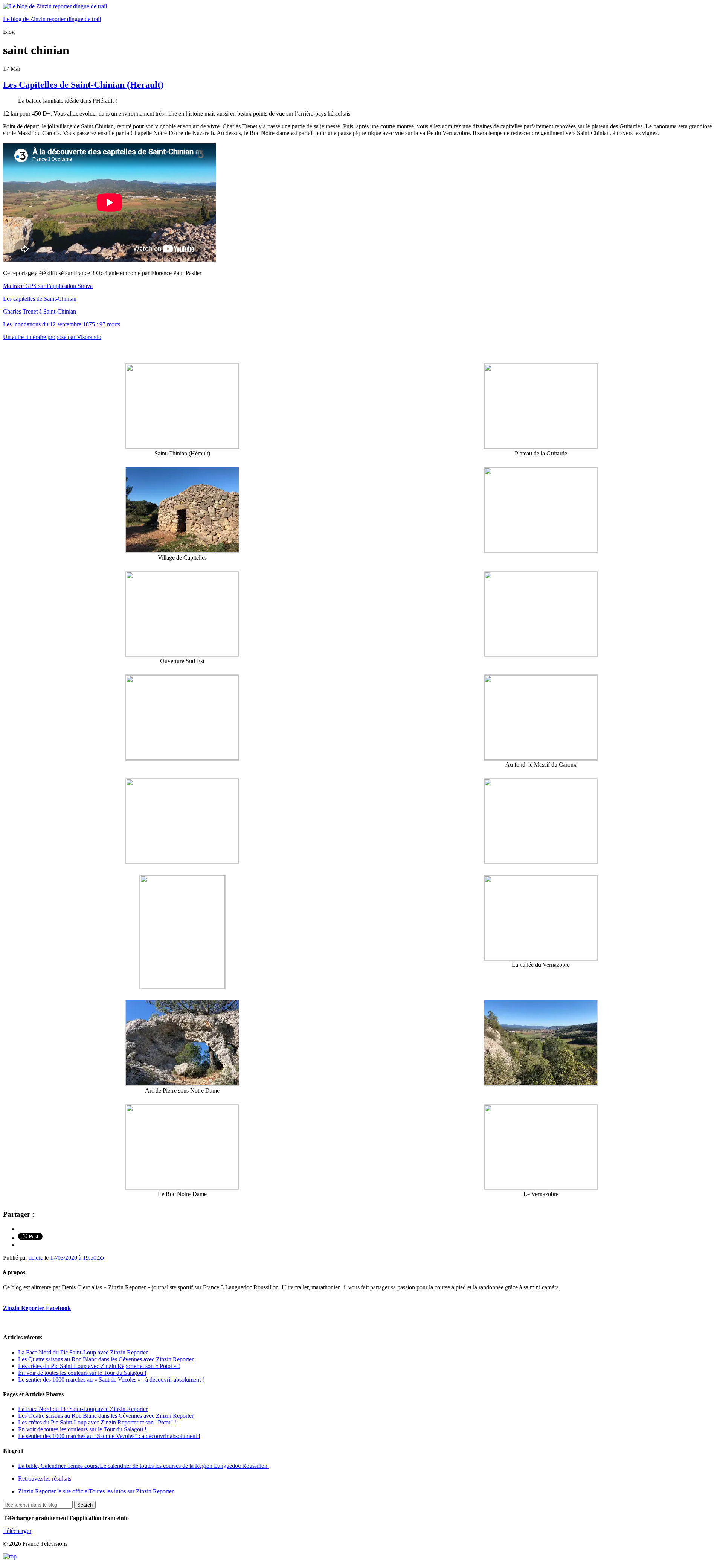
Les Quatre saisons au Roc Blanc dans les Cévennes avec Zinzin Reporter (106, 1359)
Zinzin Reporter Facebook (37, 1308)
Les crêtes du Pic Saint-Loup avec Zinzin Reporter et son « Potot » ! (99, 1366)
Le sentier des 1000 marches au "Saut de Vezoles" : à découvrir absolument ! (109, 1436)
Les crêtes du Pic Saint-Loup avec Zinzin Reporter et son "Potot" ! (97, 1422)
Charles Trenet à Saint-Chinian (39, 311)
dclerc (36, 1257)
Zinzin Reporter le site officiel (96, 1491)
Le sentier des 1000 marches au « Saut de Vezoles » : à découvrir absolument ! (111, 1379)
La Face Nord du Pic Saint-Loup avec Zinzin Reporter (83, 1352)
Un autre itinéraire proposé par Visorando (52, 337)
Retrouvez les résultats (44, 1478)
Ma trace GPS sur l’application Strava (48, 286)
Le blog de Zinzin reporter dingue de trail (52, 19)
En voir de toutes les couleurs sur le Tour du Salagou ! (82, 1373)
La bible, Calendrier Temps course (143, 1466)
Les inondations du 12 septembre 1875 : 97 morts (61, 324)
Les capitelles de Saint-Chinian (39, 298)
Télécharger (17, 1531)
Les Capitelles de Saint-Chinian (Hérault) (83, 85)
